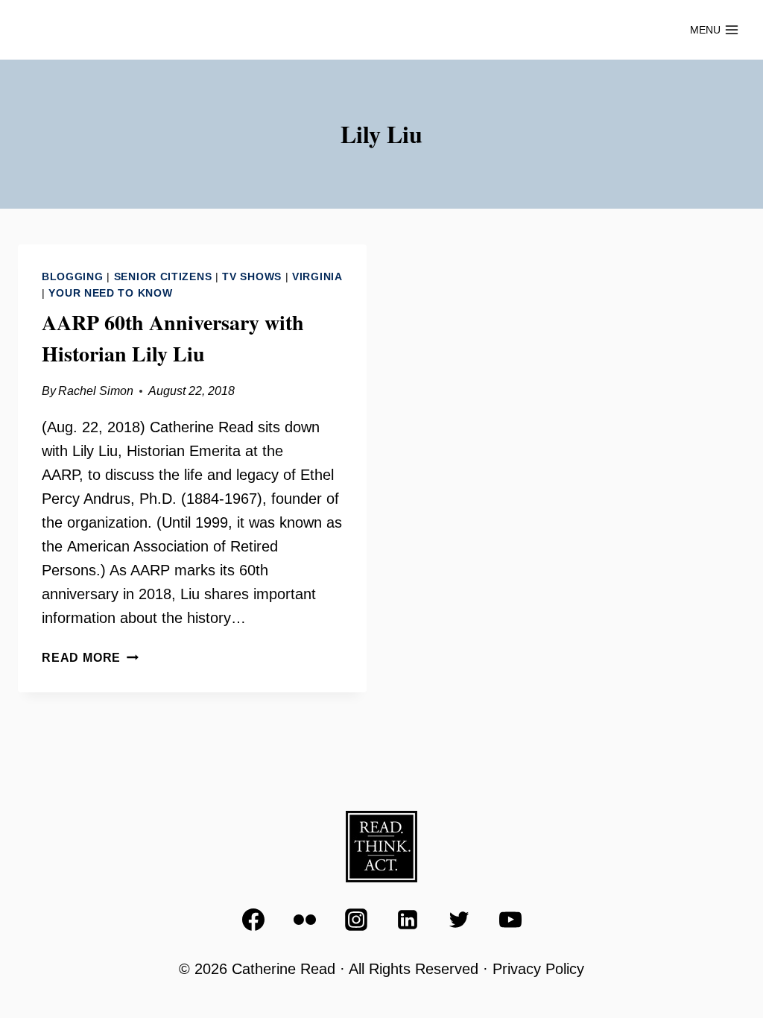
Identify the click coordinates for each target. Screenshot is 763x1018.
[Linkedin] (407, 919)
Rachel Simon (95, 391)
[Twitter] (459, 919)
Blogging (73, 276)
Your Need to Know (110, 293)
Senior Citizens (163, 276)
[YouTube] (510, 919)
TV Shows (252, 276)
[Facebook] (253, 919)
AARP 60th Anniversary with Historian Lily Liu (173, 338)
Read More (90, 657)
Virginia (317, 276)
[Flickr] (304, 919)
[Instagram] (356, 919)
